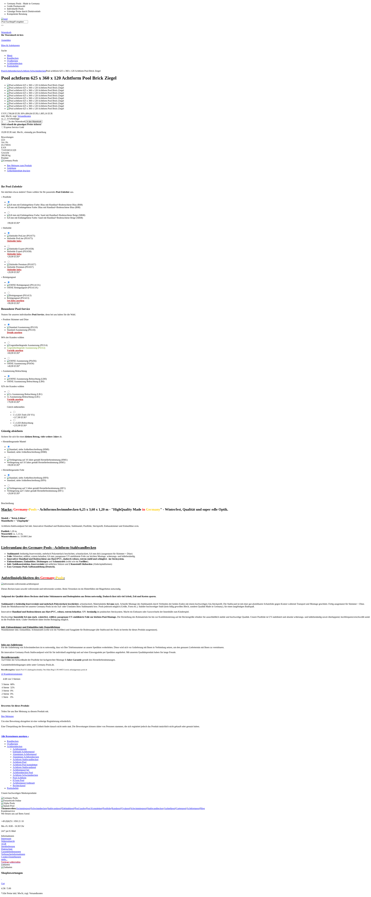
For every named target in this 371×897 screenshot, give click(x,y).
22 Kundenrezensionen (11, 674)
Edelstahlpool (68, 808)
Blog (202, 808)
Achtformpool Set (21, 770)
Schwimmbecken (39, 808)
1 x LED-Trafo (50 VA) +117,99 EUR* (24, 416)
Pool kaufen (80, 808)
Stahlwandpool (54, 808)
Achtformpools (20, 749)
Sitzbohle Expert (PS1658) (19, 254)
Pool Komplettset (94, 808)
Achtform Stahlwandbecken (25, 759)
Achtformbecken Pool (23, 772)
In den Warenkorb (34, 122)
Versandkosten (24, 116)
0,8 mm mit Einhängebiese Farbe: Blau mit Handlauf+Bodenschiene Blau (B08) (43, 207)
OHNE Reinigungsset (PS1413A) (22, 287)
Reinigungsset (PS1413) (18, 300)
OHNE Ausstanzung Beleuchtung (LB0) (25, 381)
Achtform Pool (19, 762)
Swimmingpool (23, 808)
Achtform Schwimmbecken (33, 71)
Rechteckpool (19, 785)
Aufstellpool (169, 808)
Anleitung (11, 168)
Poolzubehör (13, 66)
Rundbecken (13, 58)
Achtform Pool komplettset (25, 764)
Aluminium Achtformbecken (26, 757)
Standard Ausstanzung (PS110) (21, 331)
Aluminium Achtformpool (25, 754)
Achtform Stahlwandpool (24, 767)
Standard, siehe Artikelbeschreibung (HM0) (27, 452)
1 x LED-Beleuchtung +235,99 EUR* (23, 424)
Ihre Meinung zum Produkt (19, 165)
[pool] (4, 19)
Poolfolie (107, 808)
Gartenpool (181, 808)
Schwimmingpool (138, 808)
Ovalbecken (12, 61)
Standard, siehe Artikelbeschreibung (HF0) (26, 480)
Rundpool (116, 808)
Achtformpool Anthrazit (24, 783)
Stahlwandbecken (155, 808)
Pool (3, 71)
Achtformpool (193, 808)
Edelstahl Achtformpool (23, 751)
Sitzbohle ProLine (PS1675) (20, 239)
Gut (3, 883)
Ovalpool (125, 808)
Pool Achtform (19, 777)
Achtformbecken (14, 63)
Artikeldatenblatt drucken (18, 170)
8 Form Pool (18, 780)
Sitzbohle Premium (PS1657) (20, 269)
